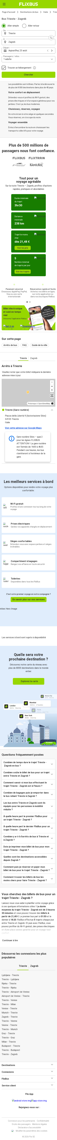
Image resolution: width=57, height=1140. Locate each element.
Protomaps (32, 403)
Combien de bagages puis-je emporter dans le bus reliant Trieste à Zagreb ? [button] (26, 794)
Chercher (28, 74)
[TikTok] (31, 1114)
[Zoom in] (52, 382)
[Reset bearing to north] (52, 390)
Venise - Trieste (9, 1008)
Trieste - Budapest (11, 1050)
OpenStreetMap (44, 403)
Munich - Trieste (10, 1012)
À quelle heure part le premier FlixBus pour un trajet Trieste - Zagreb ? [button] (25, 818)
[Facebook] (27, 1114)
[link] (28, 696)
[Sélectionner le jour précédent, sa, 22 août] (47, 50)
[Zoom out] (52, 386)
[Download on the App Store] (39, 1100)
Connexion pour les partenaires (21, 1121)
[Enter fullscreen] (52, 396)
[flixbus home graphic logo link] (28, 4)
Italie (45, 12)
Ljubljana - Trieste (10, 975)
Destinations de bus (29, 12)
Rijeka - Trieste (9, 983)
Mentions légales (39, 1124)
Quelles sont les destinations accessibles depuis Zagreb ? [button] (25, 858)
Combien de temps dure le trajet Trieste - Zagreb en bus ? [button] (24, 764)
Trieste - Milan (9, 1004)
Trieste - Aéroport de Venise (15, 992)
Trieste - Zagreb (10, 1054)
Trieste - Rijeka (9, 987)
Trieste (23, 358)
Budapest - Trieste (11, 1046)
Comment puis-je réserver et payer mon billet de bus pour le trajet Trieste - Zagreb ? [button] (26, 869)
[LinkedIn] (29, 1114)
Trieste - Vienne (9, 1021)
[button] (28, 33)
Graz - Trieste (8, 1033)
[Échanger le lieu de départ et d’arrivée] (51, 37)
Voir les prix (22, 248)
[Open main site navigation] (4, 4)
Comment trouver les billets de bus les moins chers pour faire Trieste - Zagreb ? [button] (25, 879)
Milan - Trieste (9, 1041)
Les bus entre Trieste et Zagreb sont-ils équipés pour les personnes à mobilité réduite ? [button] (24, 806)
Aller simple (13, 25)
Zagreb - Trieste (10, 1016)
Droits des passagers (21, 1124)
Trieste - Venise (9, 1000)
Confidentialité (43, 1121)
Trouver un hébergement (19, 67)
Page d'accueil (8, 12)
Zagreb (33, 358)
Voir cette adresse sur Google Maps (23, 428)
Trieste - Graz (8, 1037)
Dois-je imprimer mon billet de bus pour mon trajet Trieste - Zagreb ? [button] (26, 848)
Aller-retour (33, 25)
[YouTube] (28, 1114)
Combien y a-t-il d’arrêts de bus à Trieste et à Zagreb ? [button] (26, 838)
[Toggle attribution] (52, 403)
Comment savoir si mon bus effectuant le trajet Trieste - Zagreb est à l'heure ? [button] (25, 784)
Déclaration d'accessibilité (29, 1127)
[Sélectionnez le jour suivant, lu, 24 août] (52, 50)
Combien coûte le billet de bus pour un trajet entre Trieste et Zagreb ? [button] (26, 774)
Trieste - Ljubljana (10, 979)
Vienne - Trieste (9, 1025)
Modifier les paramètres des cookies (31, 1131)
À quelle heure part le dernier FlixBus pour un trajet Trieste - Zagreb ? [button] (26, 828)
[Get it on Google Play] (21, 1100)
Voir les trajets (22, 272)
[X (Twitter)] (30, 1114)
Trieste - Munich (10, 1029)
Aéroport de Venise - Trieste (15, 996)
